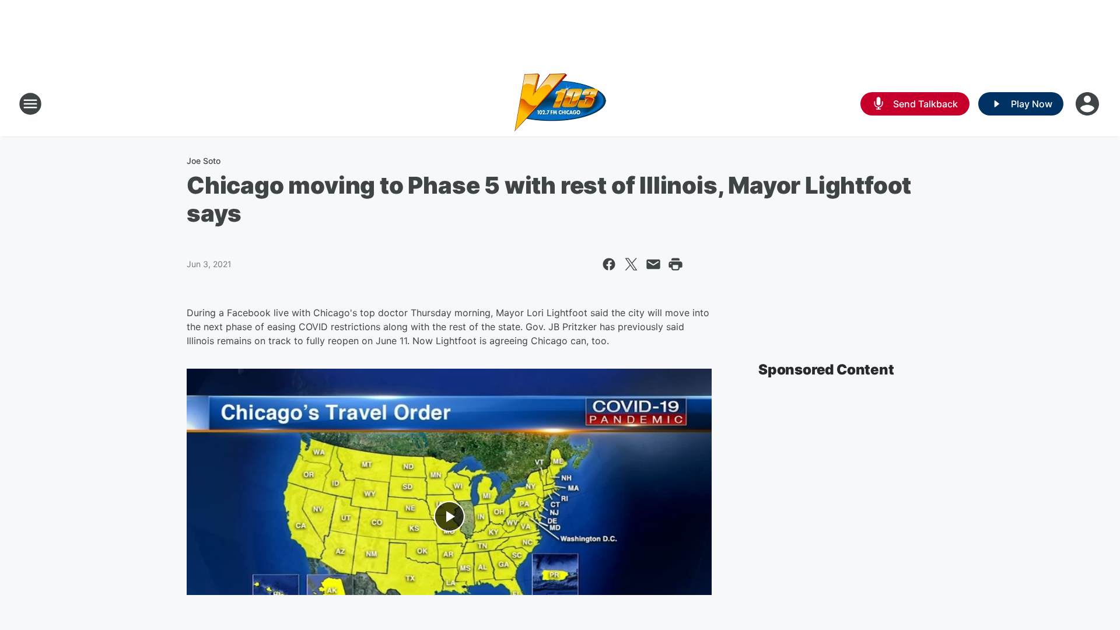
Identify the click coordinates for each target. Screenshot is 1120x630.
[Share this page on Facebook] (609, 264)
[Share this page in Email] (653, 264)
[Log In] (1088, 104)
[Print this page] (675, 264)
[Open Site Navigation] (30, 104)
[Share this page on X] (631, 264)
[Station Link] (560, 104)
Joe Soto (203, 161)
